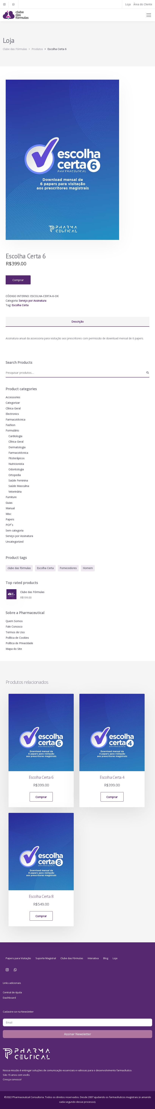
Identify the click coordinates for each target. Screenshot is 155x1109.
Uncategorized (14, 541)
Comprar (18, 280)
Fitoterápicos (17, 458)
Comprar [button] (41, 797)
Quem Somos (14, 621)
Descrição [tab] (77, 321)
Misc (8, 514)
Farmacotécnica (15, 419)
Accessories (13, 397)
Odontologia (16, 469)
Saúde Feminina (18, 480)
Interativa (93, 958)
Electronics (12, 414)
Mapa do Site (14, 649)
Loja (128, 4)
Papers (10, 519)
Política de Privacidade (19, 643)
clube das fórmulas (19, 568)
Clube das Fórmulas (71, 958)
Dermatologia (17, 447)
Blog (105, 958)
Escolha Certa (20, 305)
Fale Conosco (14, 626)
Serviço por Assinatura (32, 300)
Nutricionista (16, 464)
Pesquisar (147, 372)
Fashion (10, 425)
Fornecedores (68, 568)
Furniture (11, 497)
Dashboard (9, 997)
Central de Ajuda (12, 992)
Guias (9, 502)
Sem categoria (14, 530)
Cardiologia (15, 436)
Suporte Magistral (46, 958)
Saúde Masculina (19, 486)
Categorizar (13, 402)
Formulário (12, 430)
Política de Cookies (17, 637)
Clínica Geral (13, 408)
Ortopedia (15, 475)
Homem (88, 568)
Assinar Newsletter (77, 1034)
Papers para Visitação (18, 958)
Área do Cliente (142, 4)
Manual (10, 508)
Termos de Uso (15, 632)
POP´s (9, 525)
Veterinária (15, 491)
